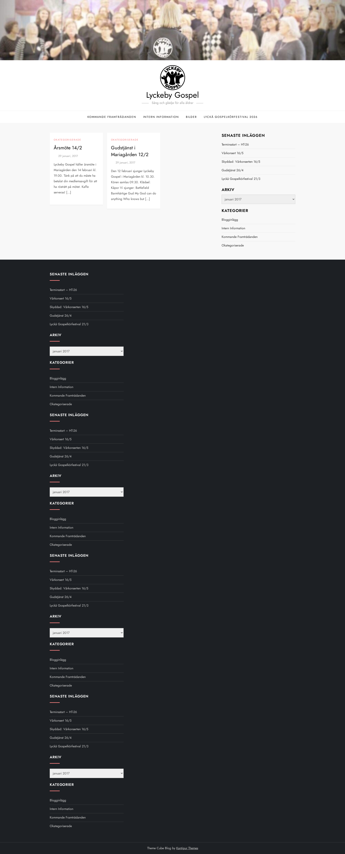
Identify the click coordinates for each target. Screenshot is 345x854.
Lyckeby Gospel (172, 95)
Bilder (191, 117)
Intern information (161, 117)
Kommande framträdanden (111, 117)
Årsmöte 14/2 (68, 147)
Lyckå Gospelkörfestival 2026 (231, 117)
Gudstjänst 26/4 (232, 170)
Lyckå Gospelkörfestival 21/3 (241, 178)
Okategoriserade (67, 140)
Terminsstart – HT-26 (235, 144)
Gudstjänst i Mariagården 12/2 (130, 151)
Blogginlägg (230, 219)
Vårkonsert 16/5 (232, 153)
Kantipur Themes (187, 848)
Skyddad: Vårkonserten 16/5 (241, 161)
